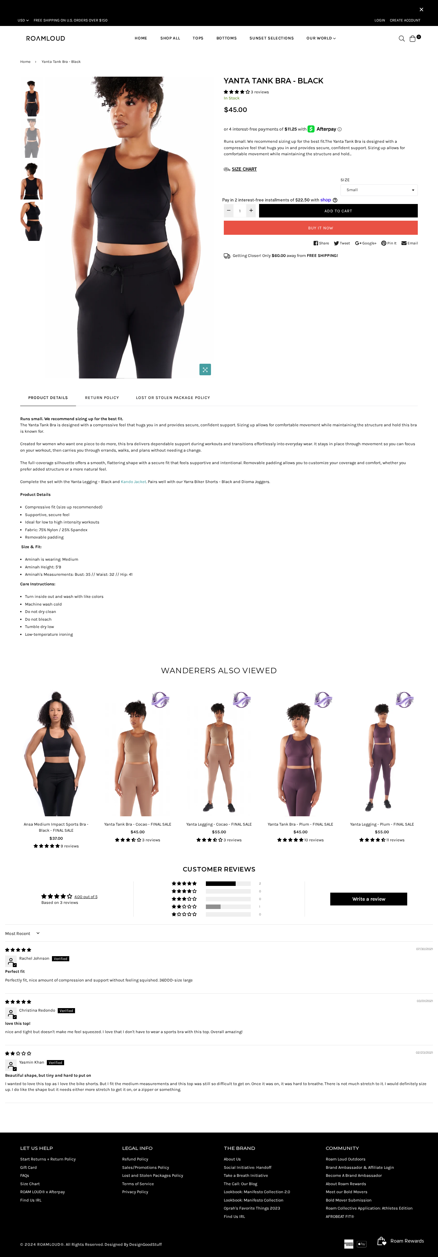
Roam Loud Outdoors (346, 1159)
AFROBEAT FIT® (340, 1216)
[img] (18, 949)
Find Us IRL (30, 1200)
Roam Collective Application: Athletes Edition (369, 1208)
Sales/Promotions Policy (145, 1167)
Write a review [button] (368, 899)
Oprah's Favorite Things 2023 (252, 1208)
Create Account (405, 20)
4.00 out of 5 (85, 896)
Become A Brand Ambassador (354, 1175)
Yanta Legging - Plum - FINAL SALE (382, 824)
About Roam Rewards (346, 1183)
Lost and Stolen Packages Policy (152, 1175)
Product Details (48, 397)
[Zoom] (205, 369)
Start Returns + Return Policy (48, 1159)
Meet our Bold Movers (346, 1191)
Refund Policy (135, 1159)
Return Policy (102, 397)
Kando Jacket (133, 481)
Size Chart (30, 1183)
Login (380, 20)
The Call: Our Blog (240, 1183)
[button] (237, 91)
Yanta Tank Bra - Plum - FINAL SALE (300, 824)
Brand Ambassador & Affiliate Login (360, 1167)
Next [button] (206, 227)
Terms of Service (138, 1183)
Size (345, 179)
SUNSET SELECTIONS (271, 38)
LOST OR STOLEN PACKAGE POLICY (173, 397)
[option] (129, 227)
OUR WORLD (320, 38)
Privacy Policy (135, 1191)
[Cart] (413, 38)
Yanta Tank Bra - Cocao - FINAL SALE (137, 824)
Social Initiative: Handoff (247, 1167)
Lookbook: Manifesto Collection (253, 1200)
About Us (232, 1159)
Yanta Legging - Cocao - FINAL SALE (219, 824)
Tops (198, 38)
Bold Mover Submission (349, 1200)
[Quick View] (84, 703)
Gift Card (28, 1167)
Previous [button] (52, 227)
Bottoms (226, 38)
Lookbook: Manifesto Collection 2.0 (257, 1191)
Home (141, 38)
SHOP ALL (170, 38)
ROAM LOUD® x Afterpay (42, 1191)
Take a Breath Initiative (246, 1175)
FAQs (24, 1175)
